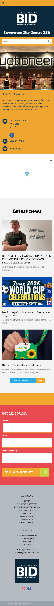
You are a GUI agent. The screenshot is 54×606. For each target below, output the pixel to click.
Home (27, 501)
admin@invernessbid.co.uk (28, 552)
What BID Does (27, 516)
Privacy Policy (27, 522)
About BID (27, 513)
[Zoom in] (51, 157)
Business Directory (27, 504)
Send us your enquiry (19, 472)
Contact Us (27, 519)
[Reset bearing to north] (51, 164)
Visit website (16, 148)
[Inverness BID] (27, 29)
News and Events (27, 510)
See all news (21, 380)
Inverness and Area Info (27, 507)
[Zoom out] (51, 160)
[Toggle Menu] (3, 3)
